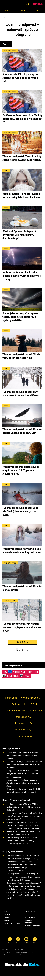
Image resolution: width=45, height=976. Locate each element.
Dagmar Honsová (13, 676)
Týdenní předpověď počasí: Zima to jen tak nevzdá (22, 588)
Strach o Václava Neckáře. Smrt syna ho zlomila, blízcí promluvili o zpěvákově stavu (23, 783)
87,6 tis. (26, 942)
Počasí (27, 676)
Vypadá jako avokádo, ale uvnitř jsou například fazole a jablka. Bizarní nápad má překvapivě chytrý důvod (23, 876)
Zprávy (7, 11)
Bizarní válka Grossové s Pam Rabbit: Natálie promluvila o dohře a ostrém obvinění (22, 755)
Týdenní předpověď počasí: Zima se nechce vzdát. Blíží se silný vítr (22, 430)
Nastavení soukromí (32, 925)
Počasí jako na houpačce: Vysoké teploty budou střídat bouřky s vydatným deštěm (20, 316)
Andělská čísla (19, 704)
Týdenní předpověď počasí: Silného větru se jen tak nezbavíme (21, 355)
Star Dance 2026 (24, 716)
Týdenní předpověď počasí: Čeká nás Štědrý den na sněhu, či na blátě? (20, 511)
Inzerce (6, 920)
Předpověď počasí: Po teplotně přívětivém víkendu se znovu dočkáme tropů (19, 234)
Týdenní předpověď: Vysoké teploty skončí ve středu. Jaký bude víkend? (21, 157)
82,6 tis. (35, 942)
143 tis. (18, 942)
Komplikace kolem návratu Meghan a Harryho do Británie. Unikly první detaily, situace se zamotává (23, 773)
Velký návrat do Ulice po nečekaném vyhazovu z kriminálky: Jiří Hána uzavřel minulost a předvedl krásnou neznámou (23, 825)
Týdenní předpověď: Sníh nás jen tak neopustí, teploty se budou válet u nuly (22, 627)
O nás (6, 911)
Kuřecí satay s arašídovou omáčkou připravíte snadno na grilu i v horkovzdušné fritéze (21, 867)
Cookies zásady (30, 917)
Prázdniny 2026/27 (24, 729)
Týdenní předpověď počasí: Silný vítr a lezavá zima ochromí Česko (20, 393)
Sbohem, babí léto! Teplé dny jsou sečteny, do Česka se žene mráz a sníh (20, 77)
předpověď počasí (19, 672)
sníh (36, 672)
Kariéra (6, 917)
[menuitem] (7, 10)
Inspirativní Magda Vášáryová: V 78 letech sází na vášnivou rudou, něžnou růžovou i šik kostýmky (24, 807)
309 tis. (10, 942)
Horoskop (36, 11)
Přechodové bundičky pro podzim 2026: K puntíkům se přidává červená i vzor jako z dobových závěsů (24, 816)
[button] (28, 4)
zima (5, 672)
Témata (39, 4)
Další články (22, 642)
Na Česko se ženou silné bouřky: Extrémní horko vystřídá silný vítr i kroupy (21, 275)
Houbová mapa (24, 735)
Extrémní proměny (24, 723)
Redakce (7, 914)
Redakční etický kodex (12, 923)
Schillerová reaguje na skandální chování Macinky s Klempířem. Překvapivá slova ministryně (24, 764)
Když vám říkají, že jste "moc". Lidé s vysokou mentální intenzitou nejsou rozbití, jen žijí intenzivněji (21, 840)
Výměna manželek (30, 697)
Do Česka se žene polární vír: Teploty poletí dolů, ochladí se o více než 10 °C (22, 118)
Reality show (36, 710)
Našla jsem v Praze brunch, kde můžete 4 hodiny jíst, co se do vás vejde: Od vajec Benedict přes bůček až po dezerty (23, 886)
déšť (30, 672)
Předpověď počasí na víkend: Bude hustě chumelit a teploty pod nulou (21, 550)
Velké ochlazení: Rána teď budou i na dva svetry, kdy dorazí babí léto (21, 195)
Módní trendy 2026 (16, 710)
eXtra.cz (5, 955)
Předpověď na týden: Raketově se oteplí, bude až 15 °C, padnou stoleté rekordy (21, 470)
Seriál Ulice (11, 697)
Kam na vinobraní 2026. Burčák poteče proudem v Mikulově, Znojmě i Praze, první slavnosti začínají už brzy (22, 858)
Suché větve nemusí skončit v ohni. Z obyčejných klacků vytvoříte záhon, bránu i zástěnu (24, 895)
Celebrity (21, 11)
